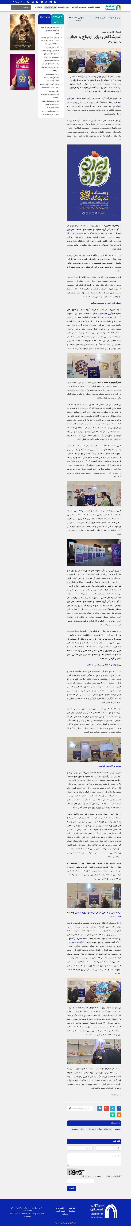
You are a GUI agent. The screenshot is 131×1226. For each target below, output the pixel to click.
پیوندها (72, 1211)
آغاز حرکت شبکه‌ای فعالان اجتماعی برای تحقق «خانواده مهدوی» (50, 104)
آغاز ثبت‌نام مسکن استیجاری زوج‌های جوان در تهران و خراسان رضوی (50, 50)
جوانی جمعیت (78, 1129)
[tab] (57, 19)
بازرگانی (65, 1214)
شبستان (103, 7)
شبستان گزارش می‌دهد (111, 32)
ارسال (71, 1188)
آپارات (33, 2)
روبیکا (28, 2)
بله (37, 2)
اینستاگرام (46, 2)
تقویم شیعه (60, 1211)
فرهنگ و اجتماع (35, 7)
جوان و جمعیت (99, 17)
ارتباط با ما (60, 1208)
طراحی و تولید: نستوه (62, 1223)
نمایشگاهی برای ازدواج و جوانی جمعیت (94, 40)
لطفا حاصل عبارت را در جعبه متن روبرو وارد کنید (100, 1176)
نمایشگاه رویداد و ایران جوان (99, 1129)
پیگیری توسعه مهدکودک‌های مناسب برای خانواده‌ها (50, 94)
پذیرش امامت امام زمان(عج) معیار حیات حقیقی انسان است (51, 77)
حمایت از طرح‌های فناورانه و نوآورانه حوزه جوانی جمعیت (50, 30)
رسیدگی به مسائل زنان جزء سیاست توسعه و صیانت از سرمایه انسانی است (50, 40)
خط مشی (71, 1208)
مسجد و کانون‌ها (79, 7)
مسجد (117, 1129)
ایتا (51, 2)
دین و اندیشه (63, 7)
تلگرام (55, 2)
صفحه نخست (94, 7)
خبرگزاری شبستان (107, 313)
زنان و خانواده (50, 7)
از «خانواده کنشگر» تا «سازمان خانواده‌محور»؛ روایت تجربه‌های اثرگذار (50, 60)
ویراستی (42, 2)
